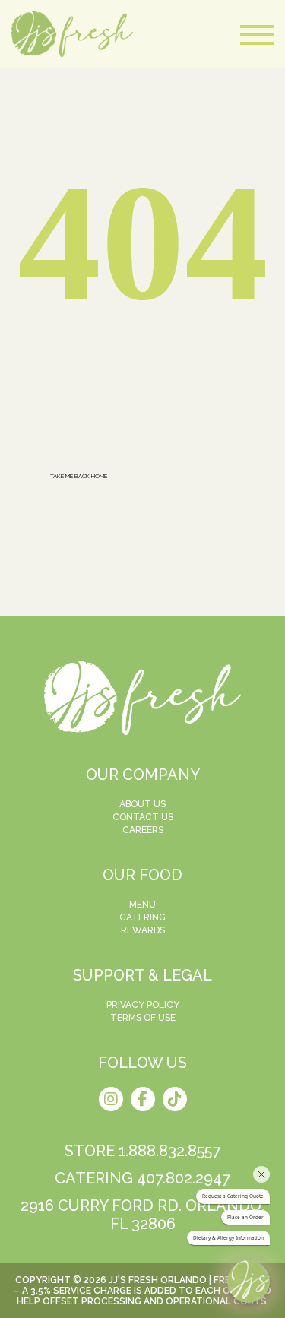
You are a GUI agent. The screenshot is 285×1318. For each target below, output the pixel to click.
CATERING (142, 917)
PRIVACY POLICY (142, 1005)
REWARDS (143, 930)
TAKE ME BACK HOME (78, 476)
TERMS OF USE (143, 1017)
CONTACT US (142, 817)
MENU (142, 904)
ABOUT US (142, 804)
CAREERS (142, 830)
